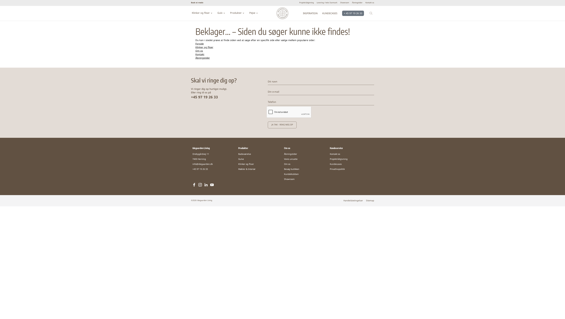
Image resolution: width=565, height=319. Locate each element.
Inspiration (310, 13)
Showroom (344, 3)
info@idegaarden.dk (202, 164)
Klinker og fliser (204, 47)
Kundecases (329, 13)
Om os (199, 51)
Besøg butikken (291, 169)
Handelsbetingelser (353, 201)
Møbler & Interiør (247, 169)
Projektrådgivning (306, 3)
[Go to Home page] (282, 13)
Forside (199, 44)
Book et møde (197, 3)
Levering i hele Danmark (327, 3)
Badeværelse (244, 154)
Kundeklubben (291, 174)
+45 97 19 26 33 (204, 97)
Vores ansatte (290, 159)
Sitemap (370, 201)
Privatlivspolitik (337, 169)
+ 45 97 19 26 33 (353, 13)
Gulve (241, 159)
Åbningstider (357, 3)
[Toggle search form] (371, 13)
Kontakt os (369, 3)
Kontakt (199, 54)
